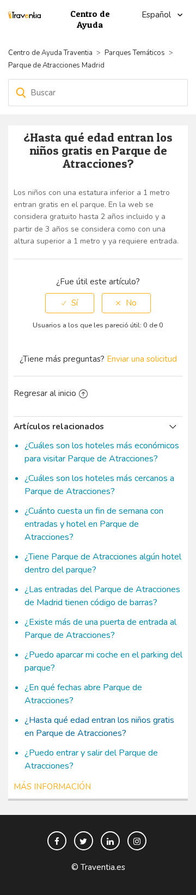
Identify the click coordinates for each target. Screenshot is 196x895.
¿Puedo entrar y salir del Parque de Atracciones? (91, 759)
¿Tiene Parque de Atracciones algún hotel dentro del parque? (102, 563)
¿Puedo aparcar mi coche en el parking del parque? (103, 661)
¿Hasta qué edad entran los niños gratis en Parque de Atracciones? (99, 726)
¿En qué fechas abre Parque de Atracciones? (83, 694)
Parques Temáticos (135, 53)
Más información (52, 786)
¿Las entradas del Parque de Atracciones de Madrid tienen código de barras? (102, 595)
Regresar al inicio (45, 393)
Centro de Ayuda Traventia (50, 53)
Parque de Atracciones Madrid (56, 65)
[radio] (69, 303)
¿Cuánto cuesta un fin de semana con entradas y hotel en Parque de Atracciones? (93, 524)
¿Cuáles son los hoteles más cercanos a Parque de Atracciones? (99, 484)
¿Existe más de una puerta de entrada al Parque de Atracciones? (100, 628)
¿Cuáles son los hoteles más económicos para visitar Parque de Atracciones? (101, 452)
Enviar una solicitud (142, 359)
